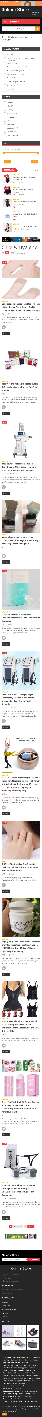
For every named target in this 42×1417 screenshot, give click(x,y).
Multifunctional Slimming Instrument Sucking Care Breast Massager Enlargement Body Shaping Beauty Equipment (19, 1190)
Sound (15, 1383)
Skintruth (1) (11, 132)
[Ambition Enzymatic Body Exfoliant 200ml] (7, 215)
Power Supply (7, 1388)
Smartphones (19, 1380)
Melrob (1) (10, 89)
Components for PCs (17, 1401)
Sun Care (13, 1370)
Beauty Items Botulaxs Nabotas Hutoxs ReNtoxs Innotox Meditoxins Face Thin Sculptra (20, 387)
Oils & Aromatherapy (10, 1367)
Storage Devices (17, 1393)
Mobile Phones (8, 1380)
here (12, 1293)
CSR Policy (5, 1313)
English (37, 13)
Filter (7, 162)
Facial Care (18, 1365)
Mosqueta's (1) (12, 128)
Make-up (35, 1365)
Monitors (20, 1396)
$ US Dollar (36, 15)
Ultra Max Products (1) (15, 74)
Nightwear (14, 1360)
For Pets (28, 1375)
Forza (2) (10, 54)
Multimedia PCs (30, 1396)
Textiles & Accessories (10, 1375)
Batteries (22, 1383)
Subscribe (34, 1259)
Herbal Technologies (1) (16, 70)
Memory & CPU (30, 1393)
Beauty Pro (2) (12, 113)
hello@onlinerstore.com (10, 1281)
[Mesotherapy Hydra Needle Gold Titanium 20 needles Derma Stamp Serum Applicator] (21, 589)
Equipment (6, 1378)
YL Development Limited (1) (17, 67)
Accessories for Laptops (29, 1399)
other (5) (10, 106)
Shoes (21, 1360)
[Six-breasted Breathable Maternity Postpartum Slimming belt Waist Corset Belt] (7, 227)
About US (5, 1302)
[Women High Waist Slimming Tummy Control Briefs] (7, 190)
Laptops (5, 1401)
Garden (34, 1373)
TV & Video (17, 1388)
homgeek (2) (11, 117)
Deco (4, 1373)
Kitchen (21, 1375)
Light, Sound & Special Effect (12, 1386)
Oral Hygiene (22, 1367)
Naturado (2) (11, 124)
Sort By (12, 253)
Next (30, 1227)
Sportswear (15, 1378)
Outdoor (24, 1378)
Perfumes (32, 1367)
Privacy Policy (6, 1306)
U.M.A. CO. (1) (12, 63)
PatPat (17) (11, 102)
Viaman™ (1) (11, 78)
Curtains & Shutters (14, 1373)
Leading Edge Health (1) (16, 81)
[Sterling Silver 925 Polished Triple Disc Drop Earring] (20, 1331)
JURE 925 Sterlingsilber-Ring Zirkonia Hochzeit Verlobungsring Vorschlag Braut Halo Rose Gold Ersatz (20, 867)
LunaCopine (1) (12, 135)
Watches (36, 1360)
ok (4, 1414)
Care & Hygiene (8, 1365)
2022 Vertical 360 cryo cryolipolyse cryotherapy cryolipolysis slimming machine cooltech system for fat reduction (18, 699)
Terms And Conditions (9, 1309)
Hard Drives (7, 1393)
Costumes (36, 1357)
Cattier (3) (10, 110)
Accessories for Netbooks (11, 1399)
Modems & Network (9, 1396)
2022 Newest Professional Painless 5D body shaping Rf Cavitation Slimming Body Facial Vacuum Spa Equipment (19, 467)
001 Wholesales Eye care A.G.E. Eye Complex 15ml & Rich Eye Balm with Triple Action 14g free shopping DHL (21, 540)
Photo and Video (28, 1386)
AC (35, 1370)
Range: (6, 149)
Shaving (5, 1370)
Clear (34, 162)
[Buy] (4, 327)
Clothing (29, 1357)
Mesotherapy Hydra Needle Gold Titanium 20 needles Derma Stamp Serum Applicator (21, 617)
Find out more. (14, 1411)
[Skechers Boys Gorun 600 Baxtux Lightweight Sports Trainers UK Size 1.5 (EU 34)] (20, 1344)
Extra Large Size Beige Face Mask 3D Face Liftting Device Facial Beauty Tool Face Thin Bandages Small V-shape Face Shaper (21, 307)
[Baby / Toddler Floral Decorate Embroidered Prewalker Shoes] (32, 1331)
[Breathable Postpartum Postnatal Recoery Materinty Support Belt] (7, 203)
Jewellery (6, 1360)
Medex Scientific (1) (14, 85)
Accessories (21, 1357)
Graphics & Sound (31, 1391)
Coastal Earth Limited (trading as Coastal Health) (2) (22, 59)
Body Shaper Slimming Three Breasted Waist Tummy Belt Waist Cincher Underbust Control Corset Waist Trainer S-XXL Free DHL (21, 1026)
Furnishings (26, 1373)
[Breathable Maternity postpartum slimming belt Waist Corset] (7, 178)
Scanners (35, 1401)
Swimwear (28, 1360)
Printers (27, 1401)
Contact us (5, 1317)
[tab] (3, 252)
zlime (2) (10, 121)
